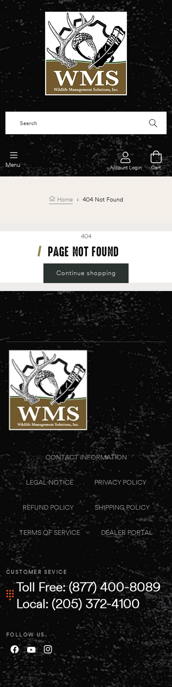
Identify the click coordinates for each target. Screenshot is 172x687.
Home (64, 199)
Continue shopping (86, 273)
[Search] (153, 123)
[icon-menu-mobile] (13, 154)
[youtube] (31, 649)
